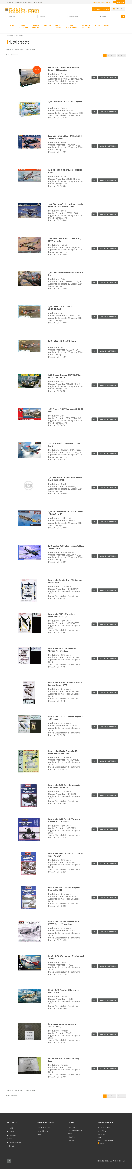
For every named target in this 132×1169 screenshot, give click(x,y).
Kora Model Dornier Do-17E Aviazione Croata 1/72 (65, 581)
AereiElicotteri (23, 26)
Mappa (102, 1143)
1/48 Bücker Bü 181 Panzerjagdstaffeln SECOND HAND (66, 547)
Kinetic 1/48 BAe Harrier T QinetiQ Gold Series (66, 957)
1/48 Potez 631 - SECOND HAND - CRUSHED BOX (62, 307)
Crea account (106, 2)
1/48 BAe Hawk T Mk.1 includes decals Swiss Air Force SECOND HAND (65, 205)
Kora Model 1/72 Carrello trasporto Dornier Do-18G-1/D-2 (64, 786)
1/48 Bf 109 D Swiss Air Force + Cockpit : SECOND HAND (65, 512)
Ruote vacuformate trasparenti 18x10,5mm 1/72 (62, 1025)
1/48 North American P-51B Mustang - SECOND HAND (65, 239)
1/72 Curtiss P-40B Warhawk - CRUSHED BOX (66, 410)
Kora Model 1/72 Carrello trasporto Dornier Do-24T (64, 888)
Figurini (47, 25)
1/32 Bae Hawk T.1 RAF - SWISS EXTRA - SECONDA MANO (65, 137)
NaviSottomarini (71, 26)
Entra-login (97, 2)
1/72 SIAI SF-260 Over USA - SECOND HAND (64, 444)
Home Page (10, 35)
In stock (103, 16)
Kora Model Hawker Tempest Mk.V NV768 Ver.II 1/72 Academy (63, 923)
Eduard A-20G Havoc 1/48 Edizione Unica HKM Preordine (63, 68)
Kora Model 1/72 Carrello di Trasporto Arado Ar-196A (65, 854)
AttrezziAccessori (86, 26)
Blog (10, 1139)
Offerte (11, 1132)
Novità (11, 1128)
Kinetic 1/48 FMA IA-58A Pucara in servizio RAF (63, 991)
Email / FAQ (119, 8)
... (121, 55)
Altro (97, 25)
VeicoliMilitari (35, 26)
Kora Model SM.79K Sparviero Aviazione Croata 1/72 (61, 615)
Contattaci (12, 1146)
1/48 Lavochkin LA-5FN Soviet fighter (65, 101)
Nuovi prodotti (19, 35)
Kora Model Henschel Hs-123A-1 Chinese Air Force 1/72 (62, 649)
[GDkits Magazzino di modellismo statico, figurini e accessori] (26, 10)
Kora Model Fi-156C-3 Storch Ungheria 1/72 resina (65, 718)
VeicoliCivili (58, 26)
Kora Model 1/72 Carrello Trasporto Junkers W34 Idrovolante (64, 820)
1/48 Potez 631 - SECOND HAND (62, 341)
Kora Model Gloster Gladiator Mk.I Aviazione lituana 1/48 (63, 752)
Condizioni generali (15, 1142)
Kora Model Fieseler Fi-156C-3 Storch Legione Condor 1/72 (65, 683)
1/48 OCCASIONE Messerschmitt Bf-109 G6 (65, 273)
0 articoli (102, 9)
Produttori (12, 1135)
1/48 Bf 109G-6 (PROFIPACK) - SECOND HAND (65, 171)
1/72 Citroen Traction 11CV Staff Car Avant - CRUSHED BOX (64, 376)
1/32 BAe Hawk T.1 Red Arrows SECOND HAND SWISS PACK (65, 478)
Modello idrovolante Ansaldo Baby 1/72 (63, 1059)
